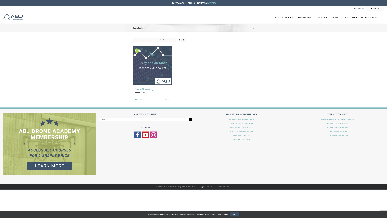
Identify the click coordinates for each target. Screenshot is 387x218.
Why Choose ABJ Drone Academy (241, 132)
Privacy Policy (198, 187)
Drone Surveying (144, 89)
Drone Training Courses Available (241, 127)
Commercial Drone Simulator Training (241, 123)
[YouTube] (145, 135)
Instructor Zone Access (241, 140)
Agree (235, 214)
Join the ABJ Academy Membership (241, 119)
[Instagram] (153, 135)
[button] (380, 17)
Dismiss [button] (211, 2)
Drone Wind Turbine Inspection (337, 123)
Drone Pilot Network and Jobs (337, 136)
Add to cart (139, 100)
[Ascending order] (156, 40)
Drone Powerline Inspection (337, 132)
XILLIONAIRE (227, 187)
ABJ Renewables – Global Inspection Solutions (337, 119)
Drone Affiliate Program (241, 136)
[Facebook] (137, 135)
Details (168, 100)
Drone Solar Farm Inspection (337, 127)
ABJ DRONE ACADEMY (174, 187)
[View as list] (184, 40)
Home (245, 28)
